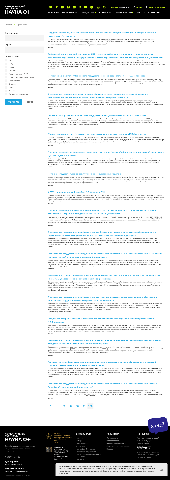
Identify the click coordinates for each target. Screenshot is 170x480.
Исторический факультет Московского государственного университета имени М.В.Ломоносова (96, 76)
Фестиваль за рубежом (86, 452)
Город (8, 45)
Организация (11, 33)
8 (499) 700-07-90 (12, 457)
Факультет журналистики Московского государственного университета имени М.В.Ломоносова (97, 134)
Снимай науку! (143, 443)
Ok (162, 469)
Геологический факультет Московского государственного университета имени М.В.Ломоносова (97, 115)
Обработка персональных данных (20, 446)
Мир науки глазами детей (148, 438)
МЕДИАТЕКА (113, 434)
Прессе (141, 12)
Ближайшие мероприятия (148, 452)
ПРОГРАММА (143, 448)
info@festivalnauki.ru (13, 464)
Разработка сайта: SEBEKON (17, 476)
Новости (53, 12)
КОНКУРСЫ (143, 434)
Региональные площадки (148, 455)
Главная (8, 25)
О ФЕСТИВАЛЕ (83, 434)
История (80, 441)
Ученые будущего (145, 441)
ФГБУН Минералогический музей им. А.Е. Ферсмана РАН (76, 192)
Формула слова (144, 446)
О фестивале (21, 25)
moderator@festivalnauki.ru (16, 471)
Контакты (154, 12)
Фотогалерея (112, 438)
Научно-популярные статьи (119, 443)
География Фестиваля (85, 449)
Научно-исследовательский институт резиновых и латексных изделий (84, 174)
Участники (80, 446)
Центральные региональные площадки (88, 455)
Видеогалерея (113, 441)
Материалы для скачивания (118, 446)
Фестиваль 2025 (83, 443)
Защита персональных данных (18, 449)
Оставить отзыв (144, 457)
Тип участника (12, 56)
